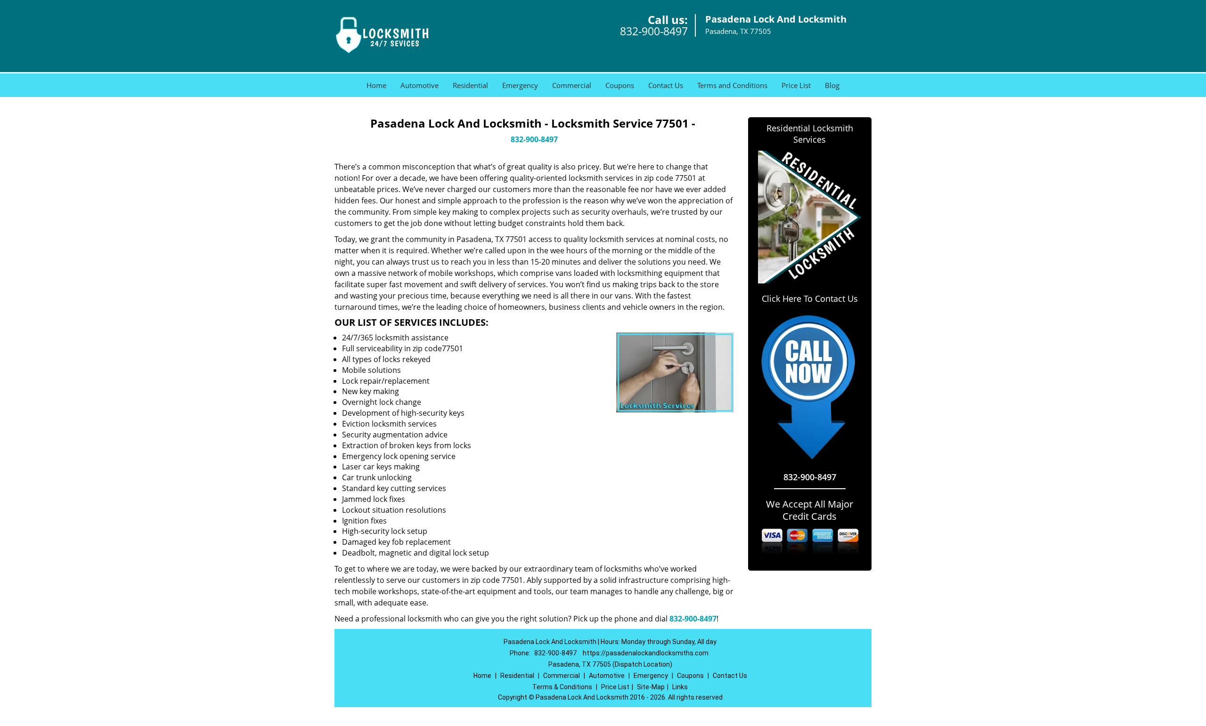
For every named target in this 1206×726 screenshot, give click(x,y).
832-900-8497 (654, 31)
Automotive (419, 85)
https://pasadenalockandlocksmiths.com (646, 653)
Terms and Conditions (732, 85)
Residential (470, 85)
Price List (796, 85)
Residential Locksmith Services (809, 133)
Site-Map (651, 687)
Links (680, 687)
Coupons (619, 85)
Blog (832, 85)
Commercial (571, 85)
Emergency (520, 85)
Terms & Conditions (562, 687)
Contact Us (665, 85)
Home (376, 85)
